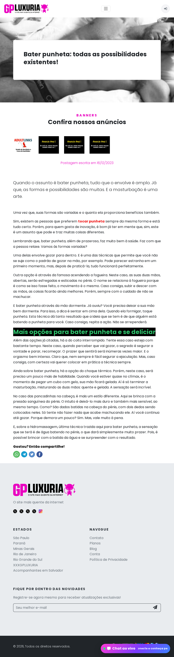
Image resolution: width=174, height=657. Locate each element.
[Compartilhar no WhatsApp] (16, 454)
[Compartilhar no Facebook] (39, 454)
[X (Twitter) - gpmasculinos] (21, 510)
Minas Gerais (23, 548)
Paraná (19, 543)
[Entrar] (165, 8)
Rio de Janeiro (24, 554)
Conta (95, 554)
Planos (95, 543)
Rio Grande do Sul (27, 559)
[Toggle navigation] (106, 9)
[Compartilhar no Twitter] (31, 454)
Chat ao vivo (135, 648)
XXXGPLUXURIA (25, 565)
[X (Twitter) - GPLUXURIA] (15, 510)
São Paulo (21, 537)
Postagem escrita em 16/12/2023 (87, 162)
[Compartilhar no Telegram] (24, 454)
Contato (97, 537)
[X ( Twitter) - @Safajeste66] (34, 510)
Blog (93, 548)
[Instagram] (40, 510)
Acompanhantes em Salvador (38, 570)
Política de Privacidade (109, 559)
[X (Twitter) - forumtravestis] (28, 510)
